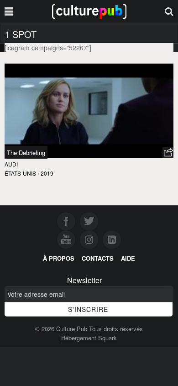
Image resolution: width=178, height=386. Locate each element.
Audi (11, 164)
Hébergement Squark (89, 337)
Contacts (98, 258)
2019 (47, 173)
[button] (167, 152)
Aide (128, 258)
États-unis (20, 173)
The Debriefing (26, 152)
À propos (58, 258)
